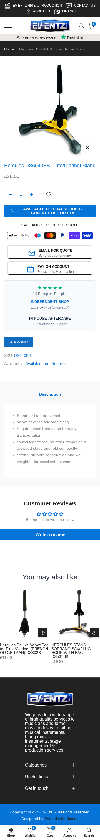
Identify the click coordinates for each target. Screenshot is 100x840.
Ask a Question (18, 341)
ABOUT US (41, 11)
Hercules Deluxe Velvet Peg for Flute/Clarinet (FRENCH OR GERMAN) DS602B (24, 649)
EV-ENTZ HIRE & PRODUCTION (38, 5)
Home (9, 49)
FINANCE (69, 11)
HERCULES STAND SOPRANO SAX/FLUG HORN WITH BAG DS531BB (71, 651)
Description (50, 394)
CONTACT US (85, 5)
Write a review (50, 534)
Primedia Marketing (61, 818)
